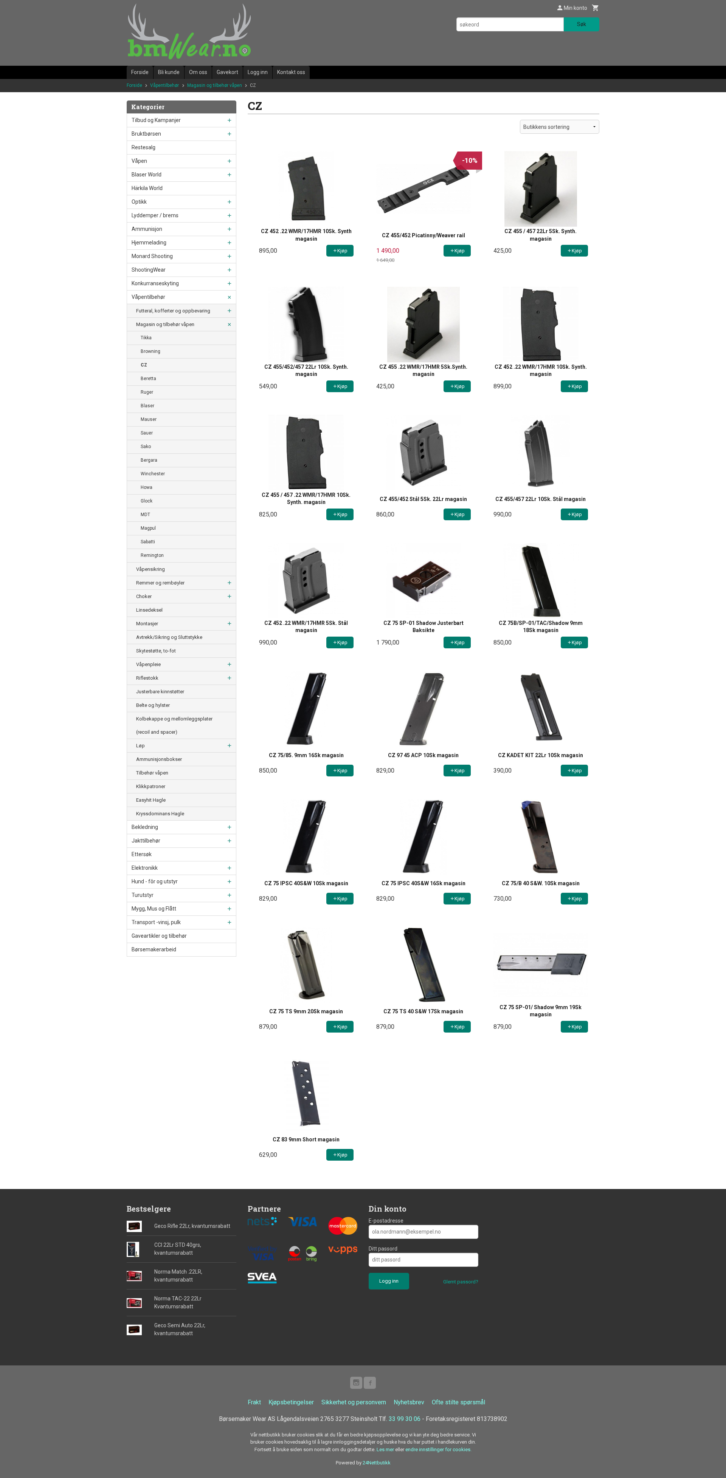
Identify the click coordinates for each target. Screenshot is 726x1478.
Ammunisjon (147, 229)
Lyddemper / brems (155, 215)
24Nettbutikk (377, 1463)
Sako (146, 446)
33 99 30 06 (404, 1418)
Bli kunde (169, 72)
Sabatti (148, 541)
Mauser (149, 419)
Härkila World (147, 188)
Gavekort (227, 72)
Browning (150, 351)
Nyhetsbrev (409, 1402)
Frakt (254, 1402)
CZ (144, 365)
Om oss (198, 72)
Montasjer (147, 623)
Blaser (147, 405)
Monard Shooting (152, 256)
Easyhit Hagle (151, 800)
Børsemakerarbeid (154, 949)
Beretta (148, 378)
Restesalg (143, 147)
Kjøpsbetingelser (291, 1402)
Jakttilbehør (146, 841)
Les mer (386, 1449)
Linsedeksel (149, 610)
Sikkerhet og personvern (353, 1402)
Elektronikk (145, 868)
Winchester (153, 473)
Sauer (147, 433)
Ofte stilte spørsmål (458, 1402)
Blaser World (146, 175)
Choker (144, 596)
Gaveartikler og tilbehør (159, 936)
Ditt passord (383, 1249)
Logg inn (258, 72)
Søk (581, 24)
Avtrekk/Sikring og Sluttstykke (169, 637)
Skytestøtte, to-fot (156, 651)
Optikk (139, 202)
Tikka (146, 337)
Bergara (149, 460)
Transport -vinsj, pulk (156, 922)
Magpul (148, 528)
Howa (146, 487)
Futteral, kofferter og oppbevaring (173, 311)
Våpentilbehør (148, 297)
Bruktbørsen (146, 134)
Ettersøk (142, 854)
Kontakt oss (291, 72)
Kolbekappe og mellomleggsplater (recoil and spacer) (174, 725)
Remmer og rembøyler (160, 583)
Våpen (139, 161)
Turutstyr (143, 895)
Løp (140, 745)
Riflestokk (147, 678)
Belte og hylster (153, 705)
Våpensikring (150, 569)
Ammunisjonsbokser (159, 759)
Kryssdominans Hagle (160, 813)
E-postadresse (386, 1221)
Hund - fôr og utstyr (155, 881)
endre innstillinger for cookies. (438, 1449)
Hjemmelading (149, 243)
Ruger (147, 392)
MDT (145, 514)
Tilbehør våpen (152, 773)
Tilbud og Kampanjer (156, 120)
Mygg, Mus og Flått (154, 909)
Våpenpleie (148, 664)
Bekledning (145, 827)
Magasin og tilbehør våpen (165, 324)
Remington (152, 555)
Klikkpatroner (150, 786)
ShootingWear (149, 270)
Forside (140, 72)
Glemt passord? (460, 1282)
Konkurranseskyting (155, 283)
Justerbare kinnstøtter (160, 691)
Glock (146, 501)
